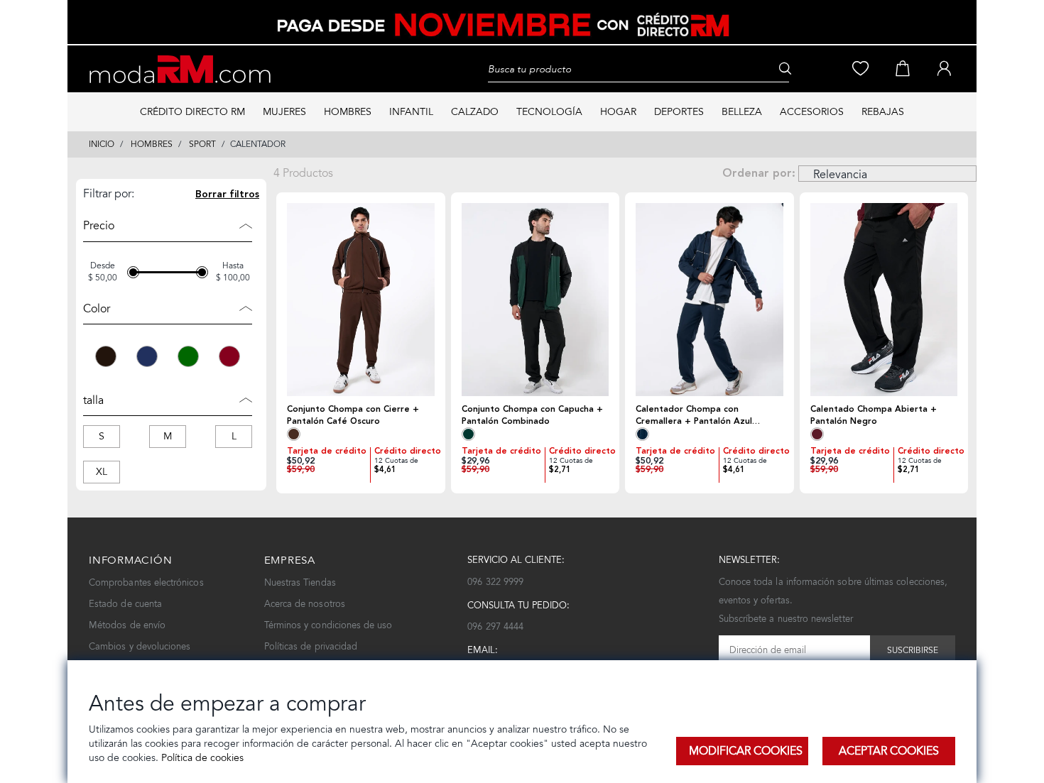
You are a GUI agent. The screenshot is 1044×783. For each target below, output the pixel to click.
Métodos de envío (127, 625)
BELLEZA (742, 112)
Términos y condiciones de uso (328, 625)
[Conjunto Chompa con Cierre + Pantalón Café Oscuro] (361, 299)
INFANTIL (411, 112)
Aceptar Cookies (889, 750)
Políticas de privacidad (311, 646)
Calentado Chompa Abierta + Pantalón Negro (873, 415)
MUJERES (284, 112)
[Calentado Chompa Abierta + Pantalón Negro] (884, 299)
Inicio (101, 144)
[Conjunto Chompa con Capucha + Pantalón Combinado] (535, 299)
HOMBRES (347, 112)
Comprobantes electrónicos (146, 582)
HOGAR (618, 112)
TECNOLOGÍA (549, 112)
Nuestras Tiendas (300, 582)
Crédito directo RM (192, 112)
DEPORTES (679, 112)
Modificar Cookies (746, 750)
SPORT (202, 144)
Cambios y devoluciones (139, 646)
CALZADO (475, 112)
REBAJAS (882, 112)
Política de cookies (201, 758)
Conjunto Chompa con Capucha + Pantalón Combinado (532, 415)
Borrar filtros (227, 194)
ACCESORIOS (812, 112)
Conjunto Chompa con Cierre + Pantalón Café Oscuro (353, 415)
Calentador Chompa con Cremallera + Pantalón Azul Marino (694, 415)
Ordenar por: (758, 173)
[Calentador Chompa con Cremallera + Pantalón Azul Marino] (709, 299)
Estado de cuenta (125, 604)
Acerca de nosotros (304, 604)
